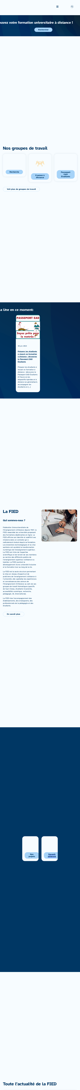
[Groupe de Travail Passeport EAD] (65, 167)
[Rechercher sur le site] (72, 6)
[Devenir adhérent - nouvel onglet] (49, 848)
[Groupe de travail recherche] (14, 165)
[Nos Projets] (30, 848)
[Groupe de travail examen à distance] (40, 168)
